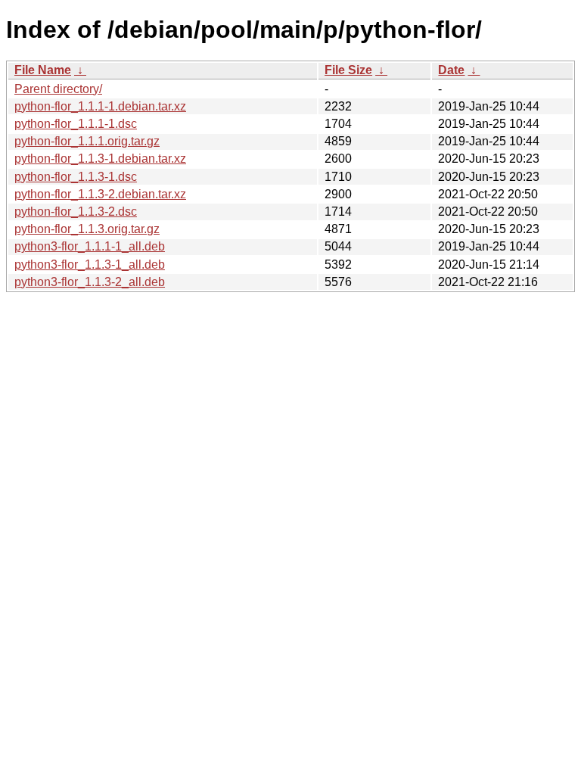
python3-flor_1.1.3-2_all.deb (89, 281)
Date (451, 70)
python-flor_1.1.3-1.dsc (75, 176)
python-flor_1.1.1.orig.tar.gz (87, 141)
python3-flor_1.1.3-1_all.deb (89, 264)
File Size (348, 70)
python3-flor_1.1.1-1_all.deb (89, 246)
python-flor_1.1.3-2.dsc (75, 211)
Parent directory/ (58, 88)
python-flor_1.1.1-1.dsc (75, 123)
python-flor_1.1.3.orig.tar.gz (87, 229)
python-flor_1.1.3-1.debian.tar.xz (100, 158)
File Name (42, 70)
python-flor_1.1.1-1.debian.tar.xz (100, 106)
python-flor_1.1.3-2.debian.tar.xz (100, 194)
